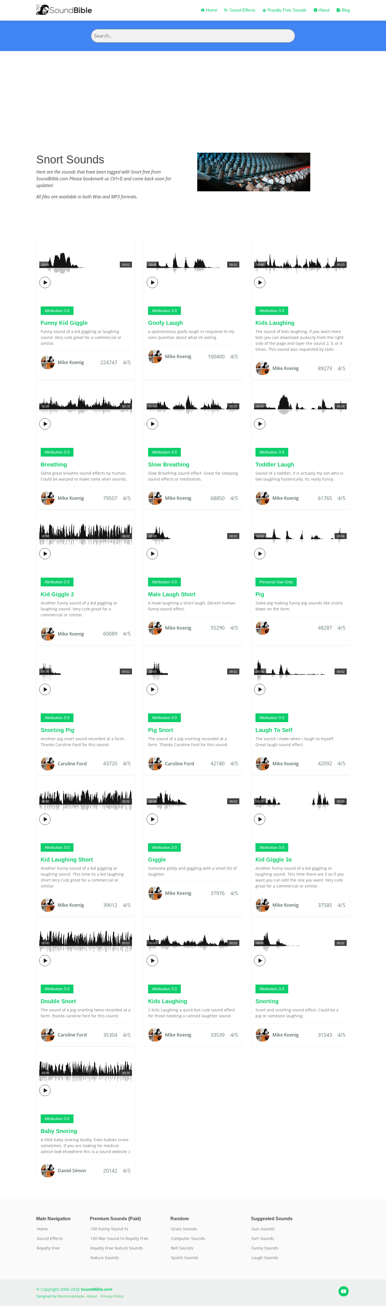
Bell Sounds (182, 1248)
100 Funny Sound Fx (109, 1229)
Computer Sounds (188, 1239)
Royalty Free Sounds (286, 10)
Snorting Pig (57, 730)
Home (211, 10)
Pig (259, 594)
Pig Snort (160, 730)
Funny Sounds (264, 1248)
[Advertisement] (193, 93)
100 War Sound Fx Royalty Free (119, 1239)
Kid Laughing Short (67, 859)
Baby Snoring (59, 1131)
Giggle (157, 859)
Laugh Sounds (264, 1258)
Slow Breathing (168, 464)
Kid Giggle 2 (57, 594)
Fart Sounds (262, 1239)
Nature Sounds (104, 1258)
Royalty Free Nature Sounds (116, 1248)
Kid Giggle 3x (273, 859)
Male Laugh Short (172, 594)
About (323, 10)
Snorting (267, 1001)
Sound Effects (241, 10)
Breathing (54, 464)
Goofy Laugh (165, 323)
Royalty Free (48, 1248)
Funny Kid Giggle (64, 323)
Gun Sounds (263, 1229)
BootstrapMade (71, 1296)
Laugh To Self (273, 730)
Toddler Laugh (274, 464)
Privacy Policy (112, 1296)
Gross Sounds (184, 1229)
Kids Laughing (274, 323)
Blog (345, 10)
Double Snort (58, 1001)
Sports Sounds (184, 1258)
